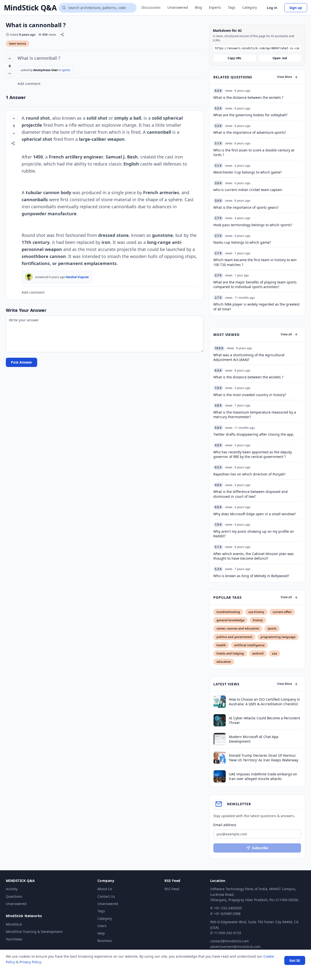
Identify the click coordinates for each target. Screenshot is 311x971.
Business (104, 940)
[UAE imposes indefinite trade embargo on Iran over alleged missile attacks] (219, 776)
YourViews (14, 939)
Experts (215, 7)
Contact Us (106, 896)
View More (284, 77)
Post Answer (21, 362)
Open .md (280, 58)
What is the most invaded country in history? (249, 394)
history (258, 620)
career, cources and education (237, 628)
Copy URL (235, 58)
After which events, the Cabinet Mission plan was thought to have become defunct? (253, 556)
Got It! (294, 960)
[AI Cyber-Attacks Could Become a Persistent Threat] (219, 720)
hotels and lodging (230, 653)
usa (274, 653)
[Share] (62, 35)
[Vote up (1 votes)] (14, 118)
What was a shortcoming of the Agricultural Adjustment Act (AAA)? (249, 357)
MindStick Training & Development (34, 931)
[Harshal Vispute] (29, 277)
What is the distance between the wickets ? (248, 377)
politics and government (234, 637)
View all (286, 334)
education (223, 662)
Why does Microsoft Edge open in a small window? (254, 514)
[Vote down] (10, 73)
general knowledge (230, 620)
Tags (231, 7)
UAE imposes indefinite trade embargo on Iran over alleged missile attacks (263, 776)
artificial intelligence (249, 645)
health (221, 645)
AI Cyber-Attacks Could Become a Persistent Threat (264, 720)
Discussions (151, 7)
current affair (282, 612)
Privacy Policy (30, 962)
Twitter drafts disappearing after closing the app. (253, 434)
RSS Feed (171, 889)
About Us (104, 889)
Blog (198, 7)
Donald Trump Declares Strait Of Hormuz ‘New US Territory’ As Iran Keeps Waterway (263, 757)
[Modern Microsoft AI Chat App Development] (219, 739)
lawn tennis (17, 43)
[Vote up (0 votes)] (10, 58)
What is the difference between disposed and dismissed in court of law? (250, 493)
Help (101, 933)
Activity (11, 889)
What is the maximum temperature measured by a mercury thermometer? (254, 414)
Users (102, 925)
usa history (256, 612)
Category (249, 7)
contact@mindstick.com (229, 941)
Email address (224, 824)
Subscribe (260, 848)
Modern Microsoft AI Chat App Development (253, 739)
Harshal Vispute (77, 277)
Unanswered (177, 7)
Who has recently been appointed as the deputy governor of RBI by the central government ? (252, 454)
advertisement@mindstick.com (235, 946)
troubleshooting (228, 612)
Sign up (295, 7)
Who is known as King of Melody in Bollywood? (251, 575)
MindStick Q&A (30, 7)
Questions (14, 896)
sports (66, 70)
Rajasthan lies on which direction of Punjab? (249, 474)
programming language (277, 637)
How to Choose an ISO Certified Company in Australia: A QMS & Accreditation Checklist (264, 701)
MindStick (14, 924)
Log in (272, 7)
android (258, 653)
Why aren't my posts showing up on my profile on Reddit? (253, 533)
